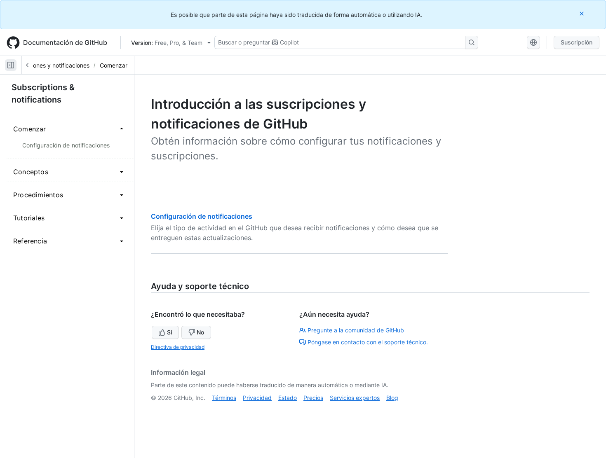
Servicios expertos (355, 397)
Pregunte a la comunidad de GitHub (356, 330)
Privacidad (257, 397)
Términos (224, 397)
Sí (169, 332)
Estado (287, 397)
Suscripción (576, 42)
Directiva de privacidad (177, 347)
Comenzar (113, 65)
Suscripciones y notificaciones (48, 65)
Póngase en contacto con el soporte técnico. (368, 342)
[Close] (582, 13)
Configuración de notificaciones (201, 216)
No (200, 332)
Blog (392, 397)
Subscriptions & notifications (43, 93)
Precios (313, 397)
